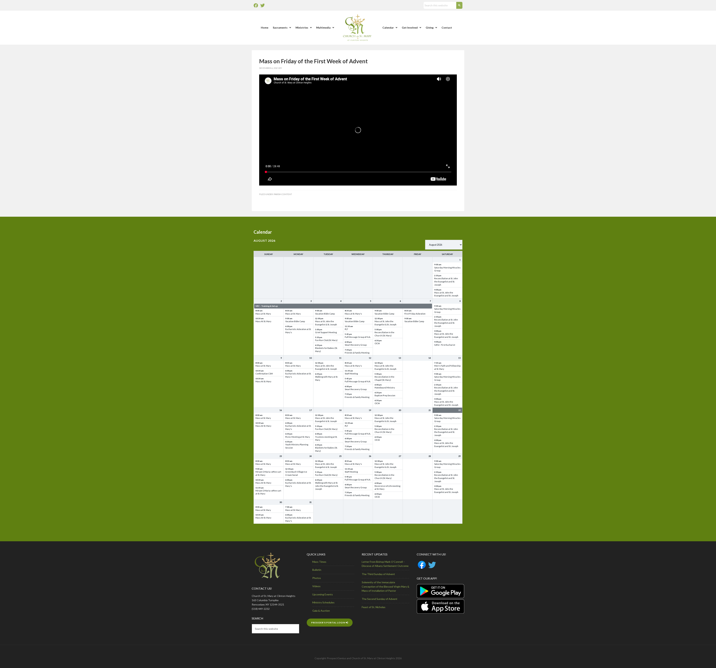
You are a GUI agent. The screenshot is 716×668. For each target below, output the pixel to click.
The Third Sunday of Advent (378, 574)
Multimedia (323, 27)
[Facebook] (256, 5)
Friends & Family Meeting (357, 352)
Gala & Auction (321, 610)
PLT (346, 329)
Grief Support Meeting (326, 332)
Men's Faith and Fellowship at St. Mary (447, 367)
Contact (447, 27)
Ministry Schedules (323, 602)
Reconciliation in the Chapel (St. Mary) (384, 378)
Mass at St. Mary (263, 313)
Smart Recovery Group (356, 345)
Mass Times (319, 561)
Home (264, 27)
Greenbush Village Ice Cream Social (296, 473)
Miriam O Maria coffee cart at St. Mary (268, 473)
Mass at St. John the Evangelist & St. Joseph (326, 323)
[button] (282, 27)
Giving (430, 27)
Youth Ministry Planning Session (296, 446)
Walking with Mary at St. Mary (326, 378)
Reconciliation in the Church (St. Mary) (384, 334)
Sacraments (280, 27)
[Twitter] (262, 5)
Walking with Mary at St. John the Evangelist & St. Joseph (326, 486)
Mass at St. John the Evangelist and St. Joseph (446, 294)
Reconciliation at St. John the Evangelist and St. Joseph (446, 281)
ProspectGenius (336, 658)
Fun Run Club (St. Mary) (326, 340)
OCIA (377, 343)
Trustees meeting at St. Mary (326, 438)
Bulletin (316, 569)
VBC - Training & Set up (266, 306)
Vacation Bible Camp (295, 321)
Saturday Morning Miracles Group (447, 269)
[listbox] (443, 245)
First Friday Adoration (414, 313)
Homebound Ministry (385, 387)
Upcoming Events (322, 594)
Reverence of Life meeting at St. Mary (387, 487)
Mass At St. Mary (263, 321)
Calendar (388, 27)
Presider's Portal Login (328, 622)
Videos (316, 586)
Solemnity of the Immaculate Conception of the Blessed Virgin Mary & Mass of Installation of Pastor (385, 586)
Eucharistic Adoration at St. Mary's (298, 331)
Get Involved (410, 27)
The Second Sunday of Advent (379, 598)
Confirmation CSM (264, 373)
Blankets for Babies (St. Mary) (326, 349)
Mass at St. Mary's (353, 313)
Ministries (302, 27)
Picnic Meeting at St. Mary (297, 437)
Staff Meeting (351, 373)
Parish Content (283, 194)
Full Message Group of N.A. (358, 337)
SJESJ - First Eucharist (444, 345)
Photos (316, 578)
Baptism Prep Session (385, 395)
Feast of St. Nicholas (373, 607)
